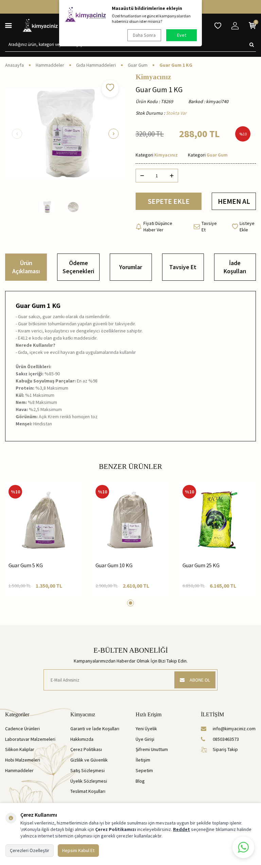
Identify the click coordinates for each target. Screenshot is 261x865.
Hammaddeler (50, 65)
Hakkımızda (81, 739)
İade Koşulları (235, 267)
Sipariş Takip (225, 749)
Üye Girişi (145, 739)
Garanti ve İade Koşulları (94, 728)
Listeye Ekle (247, 226)
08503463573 (226, 739)
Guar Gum (137, 65)
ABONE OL (200, 680)
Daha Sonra (144, 35)
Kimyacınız (153, 77)
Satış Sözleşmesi (87, 770)
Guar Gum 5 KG (25, 565)
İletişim (143, 760)
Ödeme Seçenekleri (78, 267)
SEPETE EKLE (169, 201)
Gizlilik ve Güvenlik (89, 760)
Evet (181, 35)
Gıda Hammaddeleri (96, 65)
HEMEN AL (234, 201)
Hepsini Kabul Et (78, 850)
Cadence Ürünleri (22, 728)
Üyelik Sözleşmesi (88, 781)
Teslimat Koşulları (87, 791)
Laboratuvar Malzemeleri (30, 739)
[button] (17, 134)
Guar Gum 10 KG (114, 565)
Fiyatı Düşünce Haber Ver (157, 226)
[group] (65, 134)
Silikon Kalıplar (19, 749)
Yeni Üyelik (146, 728)
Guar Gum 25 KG (201, 565)
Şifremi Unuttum (152, 749)
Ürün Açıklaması (26, 267)
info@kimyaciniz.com (234, 728)
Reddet (181, 829)
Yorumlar (130, 267)
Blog (140, 781)
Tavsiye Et (209, 226)
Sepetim (144, 770)
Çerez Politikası (86, 749)
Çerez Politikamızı (115, 829)
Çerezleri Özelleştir (29, 850)
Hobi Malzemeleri (22, 760)
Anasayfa (14, 65)
